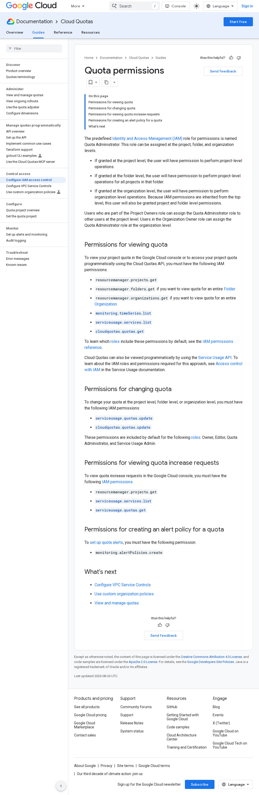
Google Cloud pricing (90, 715)
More (75, 6)
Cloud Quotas (77, 21)
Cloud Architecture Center (182, 737)
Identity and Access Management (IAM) (147, 138)
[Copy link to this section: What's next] (122, 572)
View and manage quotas (117, 603)
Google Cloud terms (154, 766)
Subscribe (199, 784)
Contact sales (85, 735)
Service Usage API (215, 357)
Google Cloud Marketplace (84, 725)
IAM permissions (117, 481)
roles (115, 341)
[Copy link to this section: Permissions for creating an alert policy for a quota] (229, 530)
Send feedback (223, 71)
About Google (85, 766)
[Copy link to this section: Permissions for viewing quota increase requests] (224, 463)
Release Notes (131, 723)
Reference (63, 32)
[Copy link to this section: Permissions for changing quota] (176, 390)
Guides (38, 32)
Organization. (106, 304)
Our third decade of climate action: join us (110, 774)
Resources (90, 32)
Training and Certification (187, 747)
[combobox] (134, 6)
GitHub (172, 707)
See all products (87, 707)
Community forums (136, 707)
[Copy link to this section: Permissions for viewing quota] (172, 245)
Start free (238, 21)
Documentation (34, 21)
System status (132, 731)
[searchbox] (34, 48)
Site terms (125, 766)
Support (126, 715)
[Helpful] (231, 58)
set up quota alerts (106, 542)
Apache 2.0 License (143, 662)
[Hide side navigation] (61, 786)
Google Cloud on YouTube (226, 733)
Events (218, 715)
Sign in (247, 6)
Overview (14, 32)
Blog (216, 707)
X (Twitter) (221, 723)
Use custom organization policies (124, 594)
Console (178, 6)
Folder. (230, 289)
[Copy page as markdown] (106, 82)
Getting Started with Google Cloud (183, 717)
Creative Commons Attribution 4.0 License (211, 657)
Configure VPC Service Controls (123, 584)
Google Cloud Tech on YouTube (230, 745)
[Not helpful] (239, 58)
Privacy (106, 766)
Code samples (178, 727)
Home (88, 58)
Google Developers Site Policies (210, 662)
